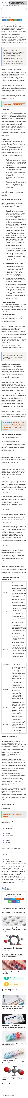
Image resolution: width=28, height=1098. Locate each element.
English (3, 13)
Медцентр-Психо (7, 2)
